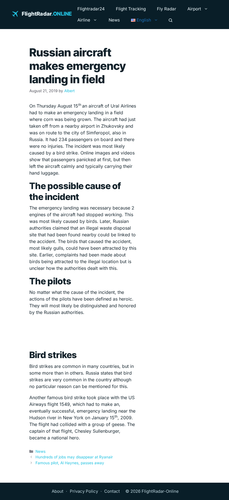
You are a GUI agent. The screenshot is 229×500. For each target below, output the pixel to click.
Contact (112, 491)
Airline (83, 20)
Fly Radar (166, 8)
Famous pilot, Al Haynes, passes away (69, 463)
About (57, 491)
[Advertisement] (82, 332)
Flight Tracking (131, 8)
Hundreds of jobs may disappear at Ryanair (74, 457)
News (114, 20)
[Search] (170, 20)
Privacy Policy (84, 491)
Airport (194, 8)
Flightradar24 (91, 8)
